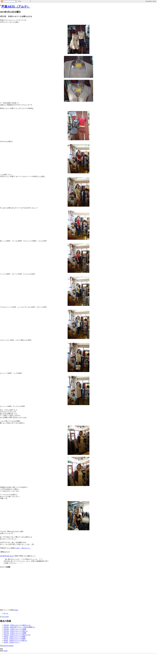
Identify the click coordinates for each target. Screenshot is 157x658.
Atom (16, 610)
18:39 (18, 548)
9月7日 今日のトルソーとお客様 (14, 638)
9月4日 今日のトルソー (12, 642)
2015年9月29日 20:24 (6, 556)
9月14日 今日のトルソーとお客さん (16, 631)
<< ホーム (5, 613)
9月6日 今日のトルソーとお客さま (15, 640)
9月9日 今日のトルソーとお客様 (14, 636)
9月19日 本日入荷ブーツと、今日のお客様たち (19, 627)
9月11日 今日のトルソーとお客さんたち (17, 634)
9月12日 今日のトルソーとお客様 (15, 633)
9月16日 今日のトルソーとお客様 (15, 629)
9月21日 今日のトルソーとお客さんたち (17, 625)
